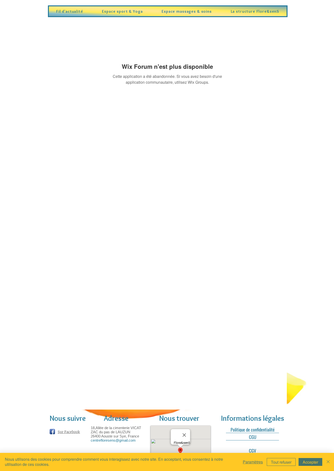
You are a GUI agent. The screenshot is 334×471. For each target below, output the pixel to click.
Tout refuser (281, 462)
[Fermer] (328, 462)
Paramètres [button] (253, 462)
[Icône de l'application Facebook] (52, 431)
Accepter (310, 462)
